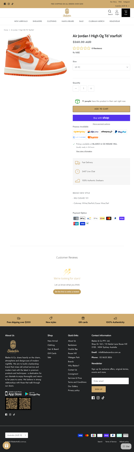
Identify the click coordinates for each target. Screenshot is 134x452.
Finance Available (80, 126)
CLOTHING (51, 21)
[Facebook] (5, 4)
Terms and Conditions (77, 382)
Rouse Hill (72, 353)
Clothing (51, 345)
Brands (71, 361)
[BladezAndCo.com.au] (67, 12)
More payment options (101, 124)
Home (6, 30)
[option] (35, 55)
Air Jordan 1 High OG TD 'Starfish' (22, 30)
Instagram (126, 2)
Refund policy (124, 441)
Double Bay (73, 349)
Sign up (98, 389)
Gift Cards (52, 353)
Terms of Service (110, 441)
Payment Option (80, 212)
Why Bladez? (73, 365)
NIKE (78, 52)
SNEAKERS (37, 21)
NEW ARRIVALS (20, 21)
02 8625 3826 (105, 357)
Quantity (76, 83)
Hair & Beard (53, 349)
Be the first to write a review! (67, 291)
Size (75, 61)
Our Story (113, 2)
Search (100, 441)
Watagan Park (74, 357)
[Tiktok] (12, 4)
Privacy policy (74, 390)
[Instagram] (9, 4)
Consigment (73, 373)
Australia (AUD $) (121, 6)
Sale (49, 357)
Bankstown (72, 345)
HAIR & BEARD (68, 21)
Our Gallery (73, 386)
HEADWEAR (115, 21)
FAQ (120, 2)
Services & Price (75, 378)
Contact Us (72, 369)
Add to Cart (101, 108)
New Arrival (53, 340)
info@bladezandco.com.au (109, 352)
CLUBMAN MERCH (96, 21)
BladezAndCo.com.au (18, 441)
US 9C (77, 67)
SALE (81, 21)
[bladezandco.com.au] (13, 354)
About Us (72, 340)
